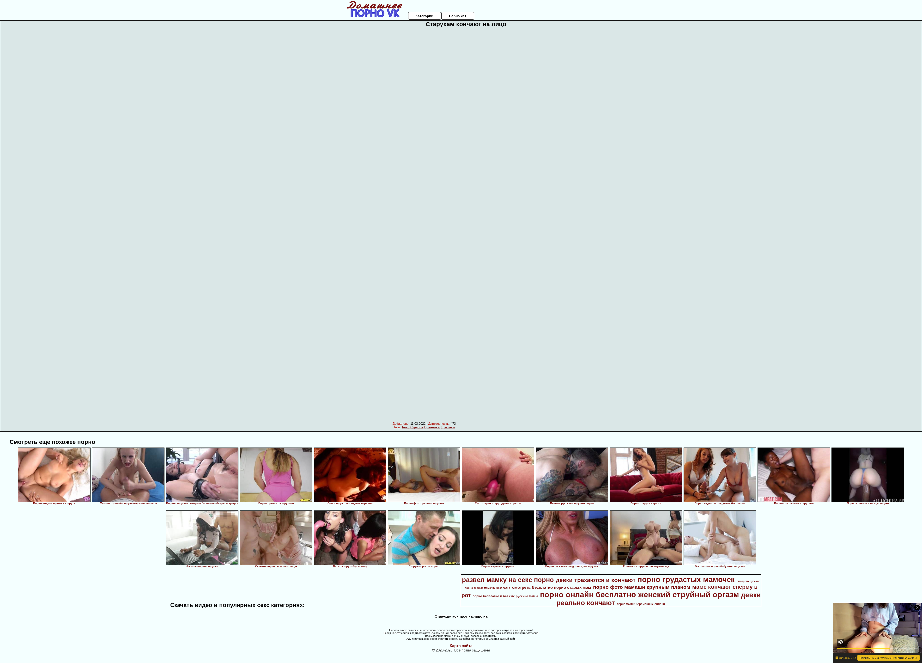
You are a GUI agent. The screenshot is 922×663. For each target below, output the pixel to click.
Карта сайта (461, 646)
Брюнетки (432, 427)
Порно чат (457, 16)
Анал (405, 427)
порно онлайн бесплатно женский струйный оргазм (639, 594)
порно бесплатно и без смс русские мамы (505, 596)
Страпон (416, 427)
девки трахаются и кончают (596, 580)
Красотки (448, 427)
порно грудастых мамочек (686, 579)
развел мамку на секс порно (508, 579)
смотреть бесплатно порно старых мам (551, 587)
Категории (424, 16)
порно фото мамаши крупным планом (641, 587)
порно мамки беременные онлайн (641, 604)
